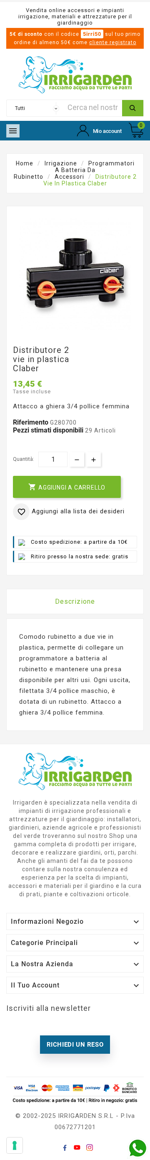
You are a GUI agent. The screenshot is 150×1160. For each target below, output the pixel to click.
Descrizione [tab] (75, 601)
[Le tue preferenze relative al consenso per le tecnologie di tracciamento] (14, 1145)
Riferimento (31, 422)
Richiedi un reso (75, 1044)
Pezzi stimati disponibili (48, 430)
